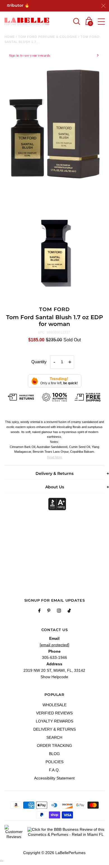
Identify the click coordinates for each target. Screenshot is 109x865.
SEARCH (54, 737)
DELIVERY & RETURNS (54, 729)
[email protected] (54, 645)
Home (9, 36)
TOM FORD (54, 309)
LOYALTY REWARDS (54, 721)
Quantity (39, 361)
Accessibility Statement (54, 778)
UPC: (41, 332)
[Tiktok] (69, 611)
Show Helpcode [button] (54, 677)
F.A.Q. (54, 770)
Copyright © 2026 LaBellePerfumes (54, 852)
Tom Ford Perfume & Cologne (47, 36)
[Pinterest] (48, 611)
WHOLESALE (54, 705)
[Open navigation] (101, 22)
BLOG (54, 753)
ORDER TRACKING (54, 745)
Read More (54, 457)
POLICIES (54, 762)
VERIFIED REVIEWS (54, 713)
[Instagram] (59, 611)
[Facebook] (39, 611)
